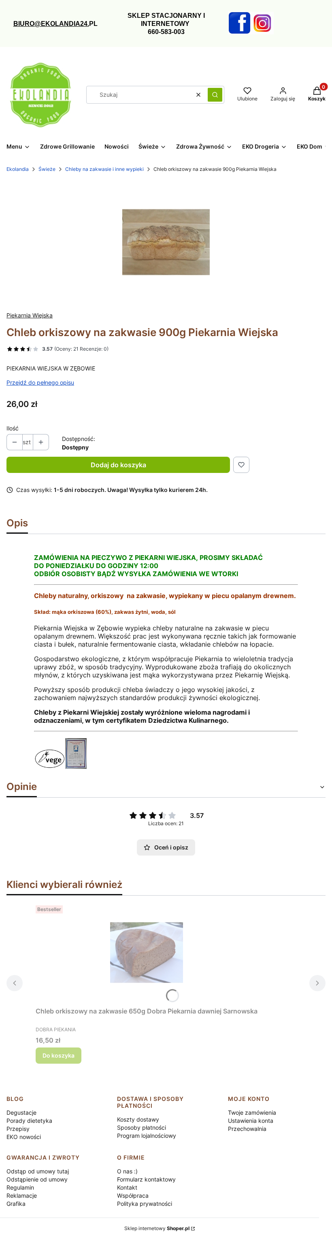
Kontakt (127, 1187)
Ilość (12, 428)
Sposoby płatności (141, 1127)
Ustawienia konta (250, 1120)
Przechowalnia (247, 1128)
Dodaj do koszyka (118, 465)
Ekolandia (17, 169)
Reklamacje (21, 1195)
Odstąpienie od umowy (37, 1179)
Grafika (16, 1203)
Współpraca (133, 1195)
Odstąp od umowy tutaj (37, 1171)
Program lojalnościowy (146, 1135)
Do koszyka (58, 1055)
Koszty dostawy (138, 1119)
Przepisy (18, 1128)
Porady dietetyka (29, 1120)
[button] (215, 95)
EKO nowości (23, 1136)
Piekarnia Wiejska (29, 315)
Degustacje (21, 1112)
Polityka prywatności (144, 1203)
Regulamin (20, 1187)
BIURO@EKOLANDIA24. (51, 23)
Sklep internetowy (156, 1228)
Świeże (46, 169)
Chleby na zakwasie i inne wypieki (104, 169)
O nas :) (127, 1171)
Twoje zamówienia (252, 1112)
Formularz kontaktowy (146, 1179)
